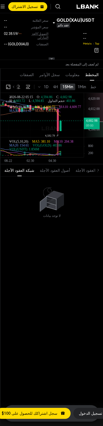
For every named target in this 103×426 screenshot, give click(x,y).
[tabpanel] (52, 197)
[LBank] (88, 6)
